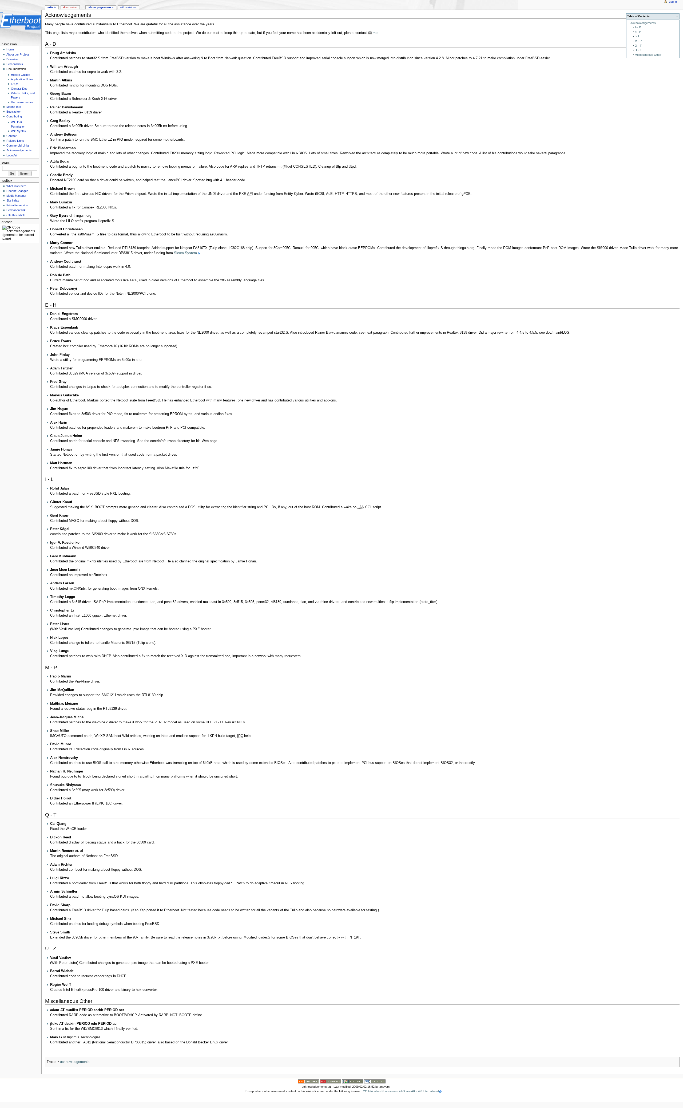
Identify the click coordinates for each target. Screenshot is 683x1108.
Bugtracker (13, 111)
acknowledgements (75, 1062)
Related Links (15, 140)
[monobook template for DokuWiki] (330, 1081)
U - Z (638, 50)
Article (51, 7)
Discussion (70, 7)
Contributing (14, 116)
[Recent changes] (308, 1081)
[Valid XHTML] (375, 1081)
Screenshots (14, 64)
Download (12, 59)
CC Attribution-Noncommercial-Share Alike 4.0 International (401, 1091)
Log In (673, 1)
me (375, 33)
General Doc (19, 88)
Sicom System (185, 253)
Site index (12, 200)
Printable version (17, 205)
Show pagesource (100, 7)
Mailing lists (13, 106)
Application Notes (22, 79)
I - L (637, 36)
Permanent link (16, 210)
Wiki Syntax (18, 131)
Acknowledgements (643, 23)
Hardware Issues (22, 102)
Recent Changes (17, 190)
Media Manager (16, 195)
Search (6, 162)
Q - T (638, 45)
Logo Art (11, 155)
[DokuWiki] (352, 1081)
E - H (638, 31)
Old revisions (128, 7)
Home (10, 49)
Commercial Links (18, 145)
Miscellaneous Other (648, 54)
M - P (638, 41)
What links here (16, 186)
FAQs (14, 83)
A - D (638, 27)
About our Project (17, 54)
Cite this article (15, 215)
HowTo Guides (20, 74)
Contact (11, 135)
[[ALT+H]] (20, 20)
